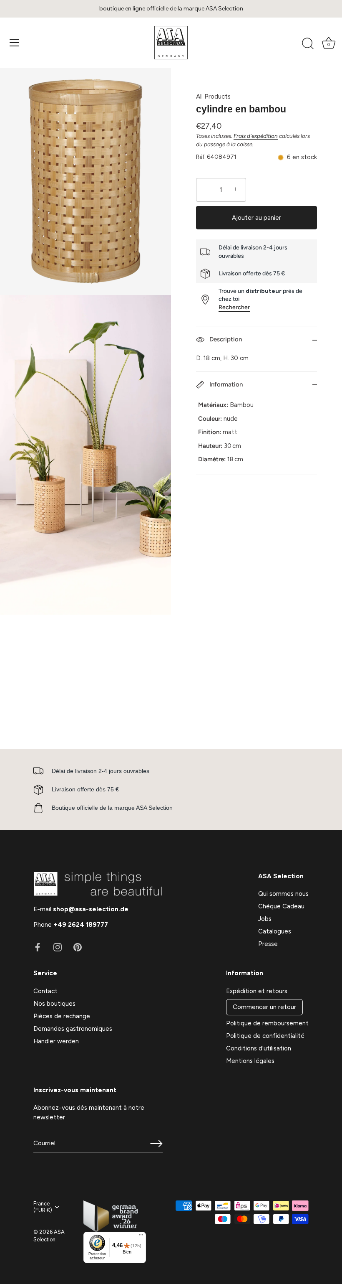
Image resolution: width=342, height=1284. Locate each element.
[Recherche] (308, 44)
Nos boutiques (54, 1003)
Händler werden (56, 1041)
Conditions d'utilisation (258, 1048)
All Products (213, 96)
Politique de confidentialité (265, 1036)
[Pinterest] (77, 947)
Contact (45, 991)
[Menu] (14, 42)
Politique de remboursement (267, 1023)
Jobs (265, 919)
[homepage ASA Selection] (171, 42)
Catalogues (274, 931)
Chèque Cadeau (281, 906)
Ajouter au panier (256, 217)
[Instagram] (57, 947)
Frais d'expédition (256, 135)
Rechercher (234, 307)
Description (225, 339)
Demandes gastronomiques (72, 1028)
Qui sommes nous (283, 894)
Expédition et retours (256, 991)
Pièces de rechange (61, 1016)
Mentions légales (250, 1061)
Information (225, 384)
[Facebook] (37, 947)
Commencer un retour (264, 1007)
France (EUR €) (42, 1206)
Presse (268, 944)
